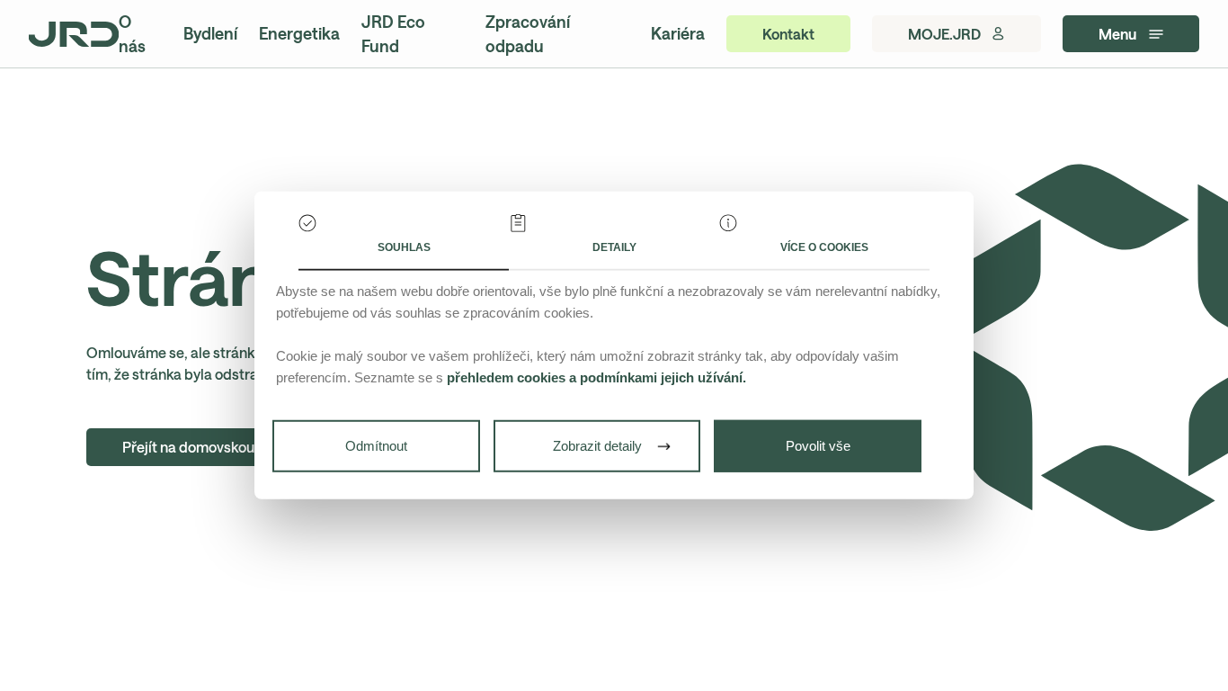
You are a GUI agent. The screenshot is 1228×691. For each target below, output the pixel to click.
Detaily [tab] (614, 247)
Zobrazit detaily (597, 445)
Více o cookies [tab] (824, 247)
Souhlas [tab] (404, 247)
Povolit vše (818, 445)
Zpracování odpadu (527, 34)
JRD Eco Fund (393, 34)
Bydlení (210, 33)
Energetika (299, 33)
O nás (132, 34)
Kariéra (678, 33)
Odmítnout (376, 445)
